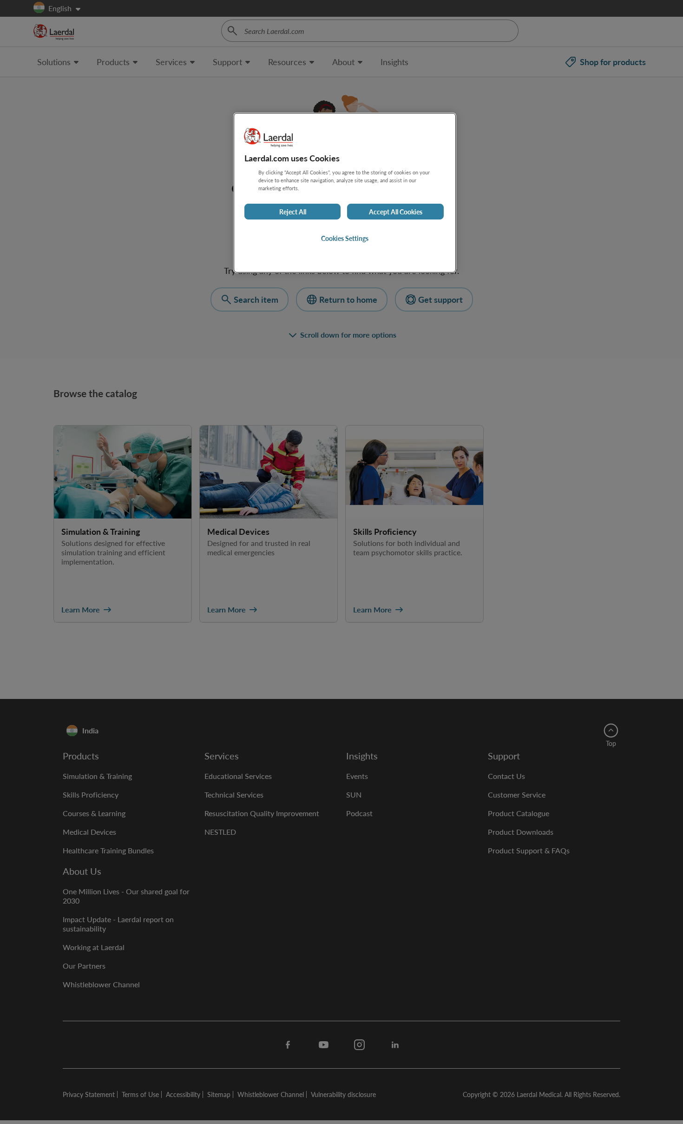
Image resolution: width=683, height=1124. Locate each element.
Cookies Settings (344, 238)
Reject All (292, 211)
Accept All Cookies (395, 211)
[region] (344, 193)
